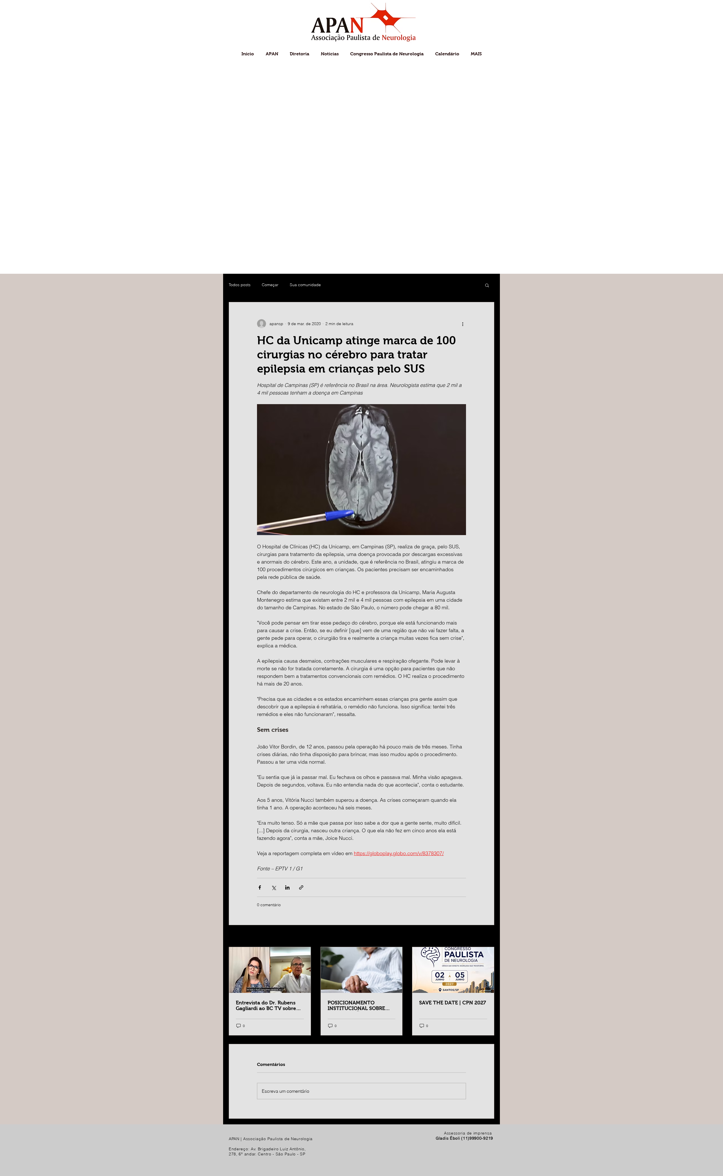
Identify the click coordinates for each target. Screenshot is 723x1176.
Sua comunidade (305, 284)
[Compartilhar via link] (301, 887)
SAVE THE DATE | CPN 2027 (452, 1003)
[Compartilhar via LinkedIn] (287, 887)
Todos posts (240, 284)
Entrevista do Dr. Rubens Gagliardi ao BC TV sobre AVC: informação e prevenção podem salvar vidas (266, 1005)
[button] (487, 285)
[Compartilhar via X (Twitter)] (273, 887)
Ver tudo (486, 936)
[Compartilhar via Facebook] (259, 887)
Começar (270, 284)
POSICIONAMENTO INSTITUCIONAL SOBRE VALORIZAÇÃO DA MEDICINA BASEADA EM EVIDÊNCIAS (357, 1005)
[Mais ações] (462, 323)
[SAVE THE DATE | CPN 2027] (453, 970)
